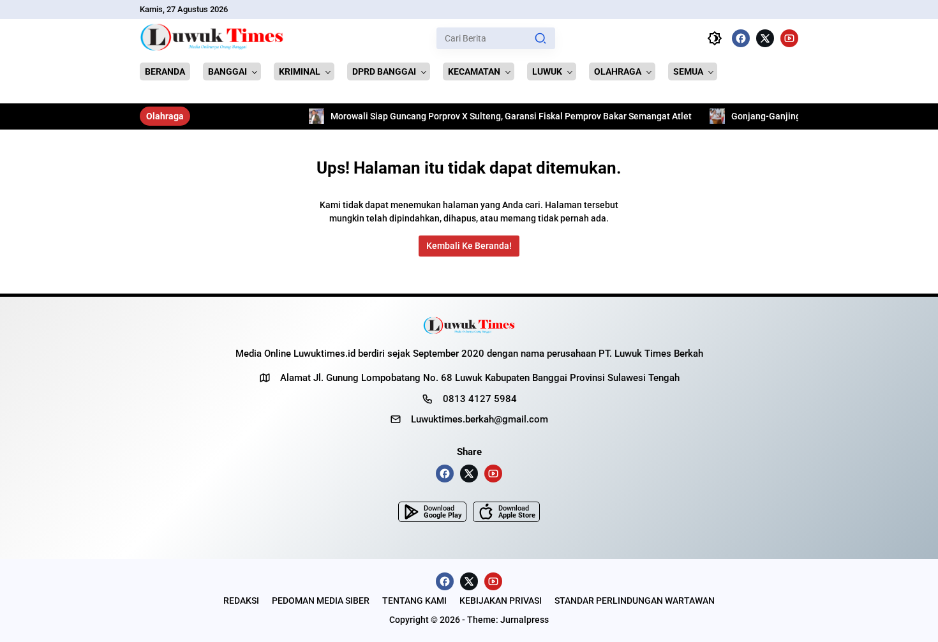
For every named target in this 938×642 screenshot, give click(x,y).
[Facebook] (741, 38)
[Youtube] (789, 38)
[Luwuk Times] (212, 38)
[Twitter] (765, 38)
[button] (540, 38)
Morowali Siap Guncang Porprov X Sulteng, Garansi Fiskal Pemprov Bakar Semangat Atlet (480, 116)
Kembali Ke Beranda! (469, 246)
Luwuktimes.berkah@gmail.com (479, 419)
